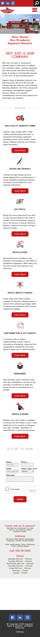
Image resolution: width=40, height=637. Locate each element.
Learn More (20, 150)
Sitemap (20, 631)
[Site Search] (37, 3)
